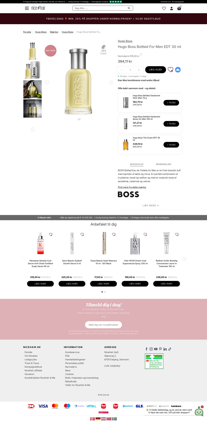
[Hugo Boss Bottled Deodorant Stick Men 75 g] (125, 102)
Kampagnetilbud (33, 366)
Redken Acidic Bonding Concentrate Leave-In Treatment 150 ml (166, 263)
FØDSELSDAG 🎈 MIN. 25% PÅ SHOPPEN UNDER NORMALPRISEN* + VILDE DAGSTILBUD (103, 18)
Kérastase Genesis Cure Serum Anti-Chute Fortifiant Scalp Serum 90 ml (40, 263)
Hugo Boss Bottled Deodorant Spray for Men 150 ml (146, 117)
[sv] (114, 418)
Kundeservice (166, 2)
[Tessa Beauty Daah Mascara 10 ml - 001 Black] (103, 243)
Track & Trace (32, 363)
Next (32, 129)
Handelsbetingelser (75, 359)
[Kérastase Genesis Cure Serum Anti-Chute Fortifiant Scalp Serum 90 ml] (40, 243)
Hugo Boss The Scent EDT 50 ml (146, 138)
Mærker (54, 31)
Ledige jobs (31, 359)
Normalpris (71, 366)
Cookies (69, 374)
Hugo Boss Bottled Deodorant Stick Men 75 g (146, 96)
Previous (34, 38)
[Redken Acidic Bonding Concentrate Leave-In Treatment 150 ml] (166, 243)
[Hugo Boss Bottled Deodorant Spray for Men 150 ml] (125, 123)
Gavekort (29, 374)
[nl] (104, 418)
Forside (27, 31)
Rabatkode (70, 381)
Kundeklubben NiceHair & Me (40, 377)
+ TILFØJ (171, 102)
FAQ (67, 355)
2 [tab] (105, 291)
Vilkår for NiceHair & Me (77, 385)
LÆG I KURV (155, 69)
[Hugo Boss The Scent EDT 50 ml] (125, 144)
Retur (68, 370)
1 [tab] (102, 291)
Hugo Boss (40, 31)
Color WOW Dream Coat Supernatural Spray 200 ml (135, 262)
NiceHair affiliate (33, 370)
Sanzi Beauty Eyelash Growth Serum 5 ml (72, 262)
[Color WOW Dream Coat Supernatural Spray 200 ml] (135, 243)
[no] (109, 418)
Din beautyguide (178, 2)
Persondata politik (74, 363)
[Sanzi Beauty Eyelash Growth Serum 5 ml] (72, 243)
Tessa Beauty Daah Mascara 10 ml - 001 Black (103, 262)
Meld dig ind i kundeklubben (103, 324)
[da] (93, 418)
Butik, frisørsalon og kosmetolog (81, 377)
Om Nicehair (31, 355)
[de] (98, 418)
